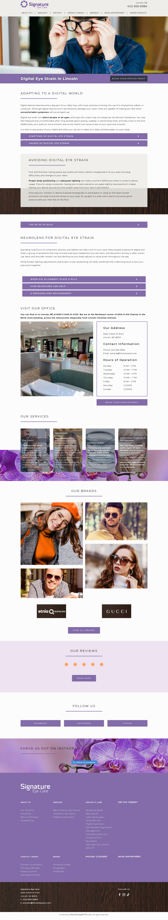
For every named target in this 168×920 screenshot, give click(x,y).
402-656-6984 (137, 6)
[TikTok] (128, 894)
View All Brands (84, 630)
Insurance (26, 814)
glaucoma (125, 462)
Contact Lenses (75, 13)
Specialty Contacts (30, 875)
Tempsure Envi (93, 838)
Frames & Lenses (62, 865)
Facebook (40, 723)
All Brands (58, 871)
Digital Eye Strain (95, 824)
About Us (26, 13)
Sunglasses (59, 868)
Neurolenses (62, 438)
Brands (94, 13)
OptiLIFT (90, 848)
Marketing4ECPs (78, 914)
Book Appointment (114, 13)
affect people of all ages (55, 117)
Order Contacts (138, 13)
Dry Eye (57, 13)
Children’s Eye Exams (64, 814)
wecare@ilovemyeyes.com (123, 353)
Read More (84, 678)
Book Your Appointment (128, 78)
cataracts (130, 467)
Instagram (84, 723)
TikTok (127, 723)
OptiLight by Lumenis (97, 844)
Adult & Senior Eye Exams (66, 810)
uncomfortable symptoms (35, 112)
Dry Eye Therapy (128, 802)
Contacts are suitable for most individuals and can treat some (99, 450)
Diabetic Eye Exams (63, 817)
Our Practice (27, 810)
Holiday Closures (96, 857)
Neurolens (91, 841)
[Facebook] (119, 894)
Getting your (29, 445)
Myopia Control (29, 871)
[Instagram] (124, 894)
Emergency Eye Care (96, 834)
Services (42, 13)
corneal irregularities (99, 455)
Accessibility (27, 820)
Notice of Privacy (29, 817)
